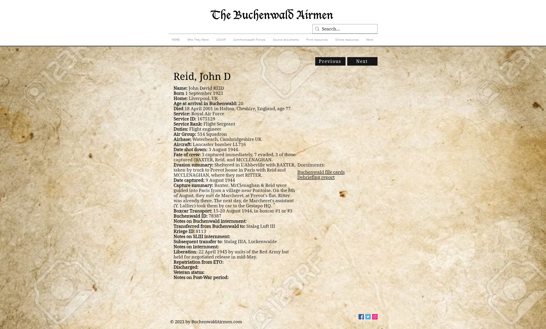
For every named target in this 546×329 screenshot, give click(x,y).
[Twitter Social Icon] (368, 316)
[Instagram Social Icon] (375, 316)
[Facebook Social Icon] (361, 316)
